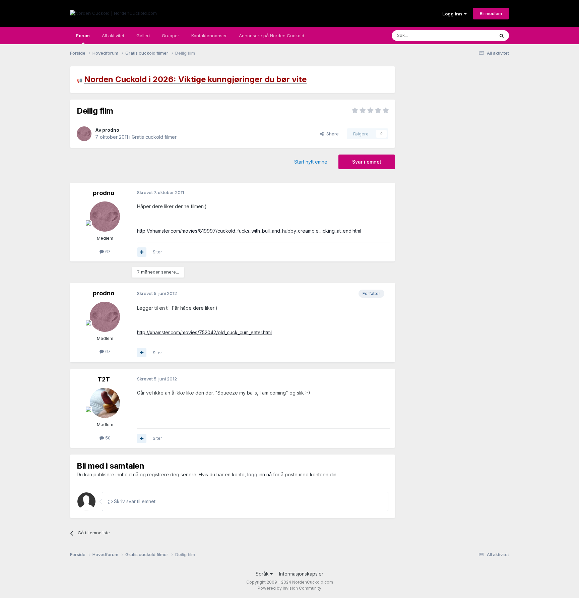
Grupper (170, 35)
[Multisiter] (141, 252)
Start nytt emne (310, 162)
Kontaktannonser (209, 35)
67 (107, 251)
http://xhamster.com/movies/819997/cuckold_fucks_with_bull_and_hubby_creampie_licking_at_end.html (249, 231)
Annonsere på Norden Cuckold (271, 35)
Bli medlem (491, 13)
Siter (157, 251)
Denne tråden (471, 35)
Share (331, 133)
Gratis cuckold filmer (154, 137)
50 (107, 437)
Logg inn (453, 13)
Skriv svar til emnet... (135, 501)
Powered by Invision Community (289, 588)
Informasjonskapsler (301, 574)
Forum (83, 35)
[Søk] (501, 35)
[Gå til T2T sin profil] (105, 403)
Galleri (143, 35)
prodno (110, 130)
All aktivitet (113, 35)
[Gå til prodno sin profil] (84, 133)
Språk (263, 574)
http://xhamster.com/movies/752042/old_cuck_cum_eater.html (204, 332)
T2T (104, 379)
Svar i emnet (366, 162)
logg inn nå (259, 474)
